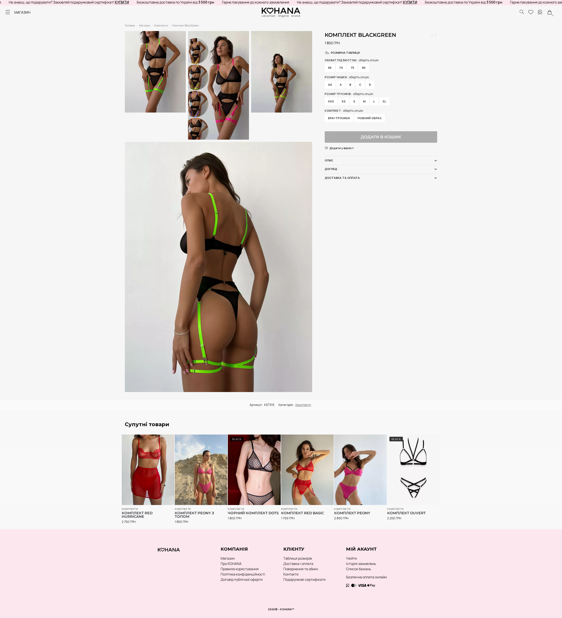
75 (352, 68)
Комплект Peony (352, 513)
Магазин (144, 25)
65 (330, 68)
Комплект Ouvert (406, 513)
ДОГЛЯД (331, 169)
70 (341, 68)
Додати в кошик (381, 137)
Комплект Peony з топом (194, 514)
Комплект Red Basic (302, 513)
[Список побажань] (164, 440)
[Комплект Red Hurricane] (148, 470)
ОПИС (329, 160)
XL (384, 101)
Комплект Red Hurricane (137, 514)
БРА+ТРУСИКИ (339, 118)
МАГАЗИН (22, 12)
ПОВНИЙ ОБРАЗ (369, 118)
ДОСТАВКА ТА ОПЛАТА (342, 178)
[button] (342, 148)
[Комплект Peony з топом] (201, 470)
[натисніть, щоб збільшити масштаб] (218, 267)
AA (330, 85)
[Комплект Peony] (360, 470)
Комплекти (161, 25)
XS (344, 101)
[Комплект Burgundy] (435, 35)
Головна (130, 25)
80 (364, 68)
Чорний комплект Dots (253, 513)
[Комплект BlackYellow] (432, 35)
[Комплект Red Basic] (307, 470)
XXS (331, 101)
